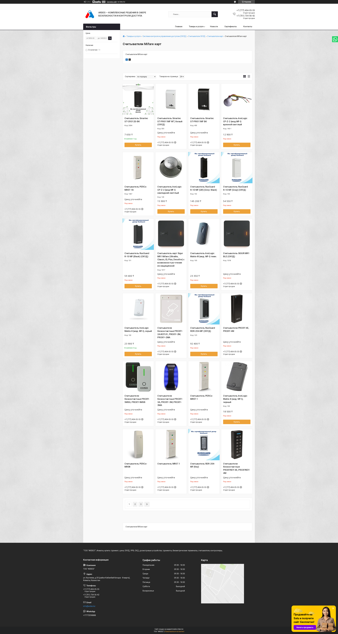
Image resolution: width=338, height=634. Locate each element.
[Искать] (215, 14)
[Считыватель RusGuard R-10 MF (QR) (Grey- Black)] (204, 167)
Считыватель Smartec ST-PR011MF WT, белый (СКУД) (169, 121)
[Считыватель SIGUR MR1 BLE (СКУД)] (236, 234)
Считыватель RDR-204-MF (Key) (202, 465)
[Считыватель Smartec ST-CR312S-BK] (138, 99)
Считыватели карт (215, 36)
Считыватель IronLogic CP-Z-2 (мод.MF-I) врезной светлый (235, 121)
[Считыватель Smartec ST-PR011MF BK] (204, 99)
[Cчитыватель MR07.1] (171, 444)
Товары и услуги (196, 26)
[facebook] (127, 60)
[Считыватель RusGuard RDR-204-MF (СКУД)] (204, 308)
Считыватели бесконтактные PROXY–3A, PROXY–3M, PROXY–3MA (170, 400)
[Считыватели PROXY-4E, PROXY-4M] (236, 308)
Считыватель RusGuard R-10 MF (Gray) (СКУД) (235, 188)
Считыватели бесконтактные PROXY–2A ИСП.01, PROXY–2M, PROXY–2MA (170, 333)
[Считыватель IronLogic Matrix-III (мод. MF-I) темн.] (204, 234)
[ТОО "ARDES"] (89, 14)
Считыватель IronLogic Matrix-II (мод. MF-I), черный (235, 398)
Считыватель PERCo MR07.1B (135, 188)
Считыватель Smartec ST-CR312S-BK (136, 120)
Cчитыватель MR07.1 (168, 463)
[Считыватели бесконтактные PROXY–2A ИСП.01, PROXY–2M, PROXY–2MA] (171, 308)
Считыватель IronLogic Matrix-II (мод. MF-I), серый (138, 329)
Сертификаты (230, 26)
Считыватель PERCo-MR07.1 (201, 397)
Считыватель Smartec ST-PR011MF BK (202, 120)
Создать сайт (112, 2)
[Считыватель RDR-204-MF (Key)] (204, 444)
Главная (178, 26)
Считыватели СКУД (196, 36)
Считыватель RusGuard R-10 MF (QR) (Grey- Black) (203, 188)
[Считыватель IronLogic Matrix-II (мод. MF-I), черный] (236, 376)
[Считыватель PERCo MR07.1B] (138, 167)
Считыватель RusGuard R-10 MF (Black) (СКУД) (137, 255)
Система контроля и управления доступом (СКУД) (164, 36)
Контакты (247, 26)
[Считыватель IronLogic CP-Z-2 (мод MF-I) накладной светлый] (171, 167)
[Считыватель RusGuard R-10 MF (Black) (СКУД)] (138, 234)
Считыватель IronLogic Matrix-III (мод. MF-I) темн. (203, 255)
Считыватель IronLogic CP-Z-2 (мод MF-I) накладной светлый (169, 189)
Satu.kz (180, 629)
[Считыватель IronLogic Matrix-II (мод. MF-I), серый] (138, 308)
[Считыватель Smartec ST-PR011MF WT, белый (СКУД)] (171, 99)
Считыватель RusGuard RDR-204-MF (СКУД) (202, 329)
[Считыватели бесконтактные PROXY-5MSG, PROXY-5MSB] (138, 376)
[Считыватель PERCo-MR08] (138, 444)
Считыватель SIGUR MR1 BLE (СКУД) (236, 255)
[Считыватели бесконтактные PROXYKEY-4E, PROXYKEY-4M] (236, 444)
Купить (138, 145)
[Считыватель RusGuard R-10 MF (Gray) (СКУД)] (236, 167)
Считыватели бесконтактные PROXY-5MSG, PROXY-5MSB (137, 398)
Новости (214, 26)
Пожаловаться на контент (174, 631)
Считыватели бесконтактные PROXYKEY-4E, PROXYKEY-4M (236, 468)
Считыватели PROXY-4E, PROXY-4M (236, 329)
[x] (130, 60)
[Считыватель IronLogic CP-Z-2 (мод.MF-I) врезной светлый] (236, 99)
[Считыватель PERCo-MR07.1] (204, 376)
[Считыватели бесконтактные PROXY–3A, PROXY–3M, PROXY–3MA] (171, 376)
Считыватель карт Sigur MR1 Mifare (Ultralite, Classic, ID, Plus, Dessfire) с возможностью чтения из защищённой (170, 259)
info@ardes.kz (89, 606)
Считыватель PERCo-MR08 (136, 465)
